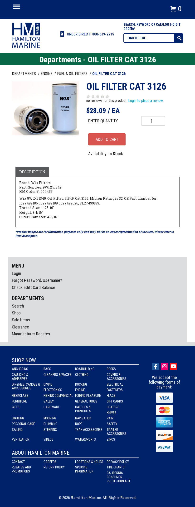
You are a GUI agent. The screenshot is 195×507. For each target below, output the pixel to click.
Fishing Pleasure (88, 396)
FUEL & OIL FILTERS (72, 73)
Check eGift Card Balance (33, 287)
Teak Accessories (88, 430)
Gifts (16, 407)
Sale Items (21, 319)
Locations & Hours (89, 462)
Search (18, 305)
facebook (155, 366)
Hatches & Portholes (83, 409)
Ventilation (20, 439)
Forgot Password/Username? (37, 280)
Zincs (111, 439)
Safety (112, 424)
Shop (16, 312)
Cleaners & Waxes (58, 375)
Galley (49, 401)
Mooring (50, 418)
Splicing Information (84, 469)
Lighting (18, 418)
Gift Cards (115, 401)
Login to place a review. (145, 100)
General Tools (86, 401)
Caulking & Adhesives (20, 377)
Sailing (17, 430)
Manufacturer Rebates (31, 333)
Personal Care (23, 424)
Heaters (113, 407)
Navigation (83, 418)
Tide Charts (116, 467)
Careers (50, 462)
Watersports (85, 439)
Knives (112, 413)
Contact (18, 462)
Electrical (115, 384)
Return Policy (54, 467)
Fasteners (115, 390)
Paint (111, 418)
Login (16, 273)
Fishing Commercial (58, 396)
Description (32, 171)
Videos (49, 439)
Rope (79, 424)
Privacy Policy (118, 462)
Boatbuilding (84, 369)
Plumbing (50, 424)
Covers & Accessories (116, 377)
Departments (24, 73)
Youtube (173, 366)
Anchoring (20, 369)
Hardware (52, 407)
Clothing (81, 375)
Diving (48, 384)
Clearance (20, 326)
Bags (47, 369)
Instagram (164, 366)
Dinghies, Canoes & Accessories (26, 386)
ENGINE (47, 73)
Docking (81, 384)
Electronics (53, 390)
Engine (80, 390)
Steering (50, 430)
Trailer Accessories (116, 432)
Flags (111, 396)
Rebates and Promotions (21, 469)
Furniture (19, 401)
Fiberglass (20, 396)
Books (111, 369)
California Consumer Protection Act (118, 477)
